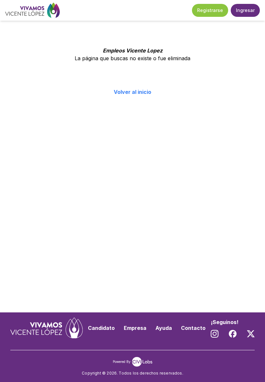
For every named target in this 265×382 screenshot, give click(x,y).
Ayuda (163, 328)
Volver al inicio (132, 92)
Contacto (193, 328)
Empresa (135, 328)
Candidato (101, 328)
